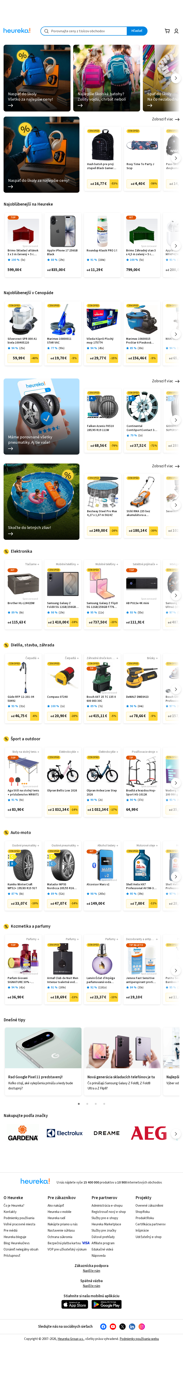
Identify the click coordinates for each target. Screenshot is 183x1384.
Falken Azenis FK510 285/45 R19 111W (100, 428)
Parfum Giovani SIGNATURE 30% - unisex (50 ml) (19, 980)
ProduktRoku (144, 1218)
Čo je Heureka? (14, 1205)
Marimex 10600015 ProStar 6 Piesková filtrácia (138, 341)
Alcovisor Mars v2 (98, 884)
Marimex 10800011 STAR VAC (59, 341)
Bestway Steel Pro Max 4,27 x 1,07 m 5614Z (102, 513)
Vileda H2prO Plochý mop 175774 (100, 341)
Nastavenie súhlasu (61, 1230)
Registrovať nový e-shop (109, 1212)
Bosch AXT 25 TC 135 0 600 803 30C (101, 699)
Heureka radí (56, 1218)
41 (22, 987)
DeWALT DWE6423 (137, 697)
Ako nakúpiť (56, 1205)
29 (62, 260)
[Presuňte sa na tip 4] (104, 1104)
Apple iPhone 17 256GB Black (62, 253)
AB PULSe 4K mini (137, 603)
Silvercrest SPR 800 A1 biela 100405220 (22, 341)
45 (101, 348)
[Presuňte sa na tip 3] (96, 1104)
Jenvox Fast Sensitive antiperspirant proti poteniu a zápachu (140, 980)
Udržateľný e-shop (148, 1237)
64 (141, 706)
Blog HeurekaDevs (17, 1243)
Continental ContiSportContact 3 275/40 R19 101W (140, 428)
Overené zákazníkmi (149, 1205)
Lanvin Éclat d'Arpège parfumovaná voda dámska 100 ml (101, 980)
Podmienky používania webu (139, 1339)
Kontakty (10, 1212)
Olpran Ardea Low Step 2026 (102, 793)
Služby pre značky (104, 1230)
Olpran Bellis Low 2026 (62, 791)
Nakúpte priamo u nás (63, 1224)
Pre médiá (10, 1230)
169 (62, 987)
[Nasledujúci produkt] (176, 158)
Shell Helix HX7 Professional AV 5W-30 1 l (142, 886)
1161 (102, 987)
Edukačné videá (102, 1249)
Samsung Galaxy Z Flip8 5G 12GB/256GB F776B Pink (102, 605)
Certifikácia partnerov (150, 1224)
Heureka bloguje (15, 1237)
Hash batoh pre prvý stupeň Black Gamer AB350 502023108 (100, 166)
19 (62, 613)
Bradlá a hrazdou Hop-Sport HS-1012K (141, 793)
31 (22, 706)
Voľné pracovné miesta (19, 1224)
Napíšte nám (91, 1271)
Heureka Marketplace (106, 1224)
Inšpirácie (142, 1230)
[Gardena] (23, 1133)
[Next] (176, 78)
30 (141, 348)
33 (141, 987)
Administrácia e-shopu (107, 1205)
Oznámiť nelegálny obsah (21, 1249)
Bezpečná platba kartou (64, 1243)
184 (101, 260)
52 (62, 894)
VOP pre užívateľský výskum (67, 1249)
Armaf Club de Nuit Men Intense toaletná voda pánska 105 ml (62, 980)
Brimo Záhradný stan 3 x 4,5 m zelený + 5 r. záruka (141, 253)
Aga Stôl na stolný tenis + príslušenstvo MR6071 (23, 793)
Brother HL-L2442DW (21, 603)
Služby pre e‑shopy (105, 1218)
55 (141, 613)
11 (101, 613)
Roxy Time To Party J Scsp (140, 166)
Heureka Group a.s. (71, 1339)
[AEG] (148, 1133)
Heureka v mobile (59, 1212)
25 (22, 348)
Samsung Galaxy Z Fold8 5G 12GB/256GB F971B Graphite (61, 605)
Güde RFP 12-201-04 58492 (21, 699)
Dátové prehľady (103, 1237)
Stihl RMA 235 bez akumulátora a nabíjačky (138, 513)
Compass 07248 (57, 697)
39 (141, 894)
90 (62, 348)
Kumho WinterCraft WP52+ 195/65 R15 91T (22, 886)
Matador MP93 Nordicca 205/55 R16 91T (60, 886)
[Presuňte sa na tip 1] (79, 1104)
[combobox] (83, 31)
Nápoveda (99, 1255)
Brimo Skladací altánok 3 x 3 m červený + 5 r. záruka (23, 253)
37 (141, 800)
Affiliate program (103, 1243)
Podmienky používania (19, 1218)
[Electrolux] (65, 1133)
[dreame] (107, 1133)
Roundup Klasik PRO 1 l (102, 251)
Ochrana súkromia (60, 1237)
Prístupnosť (12, 1255)
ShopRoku (142, 1212)
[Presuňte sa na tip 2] (87, 1104)
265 (101, 894)
